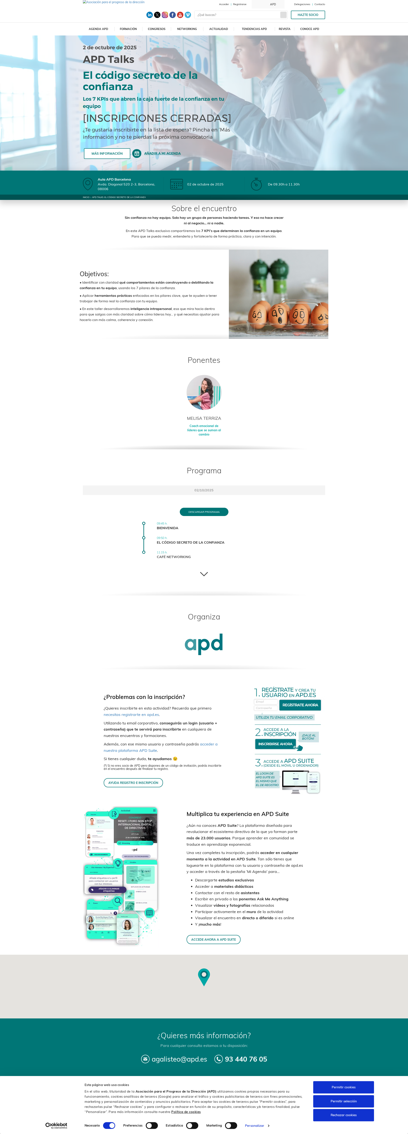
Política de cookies (186, 1112)
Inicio (86, 197)
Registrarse (239, 4)
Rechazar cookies (344, 1115)
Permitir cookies (344, 1087)
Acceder (224, 4)
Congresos (156, 29)
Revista (284, 29)
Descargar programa (204, 511)
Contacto (319, 4)
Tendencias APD (254, 29)
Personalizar (254, 1126)
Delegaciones (302, 4)
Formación (128, 29)
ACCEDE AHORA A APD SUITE (213, 939)
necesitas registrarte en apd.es (131, 714)
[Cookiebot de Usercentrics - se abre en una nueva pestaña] (56, 1126)
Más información (107, 153)
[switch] (152, 1125)
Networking (187, 29)
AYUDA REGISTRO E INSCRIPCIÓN (133, 783)
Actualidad (218, 29)
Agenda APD (98, 29)
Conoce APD (309, 29)
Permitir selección (344, 1101)
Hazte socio (308, 15)
